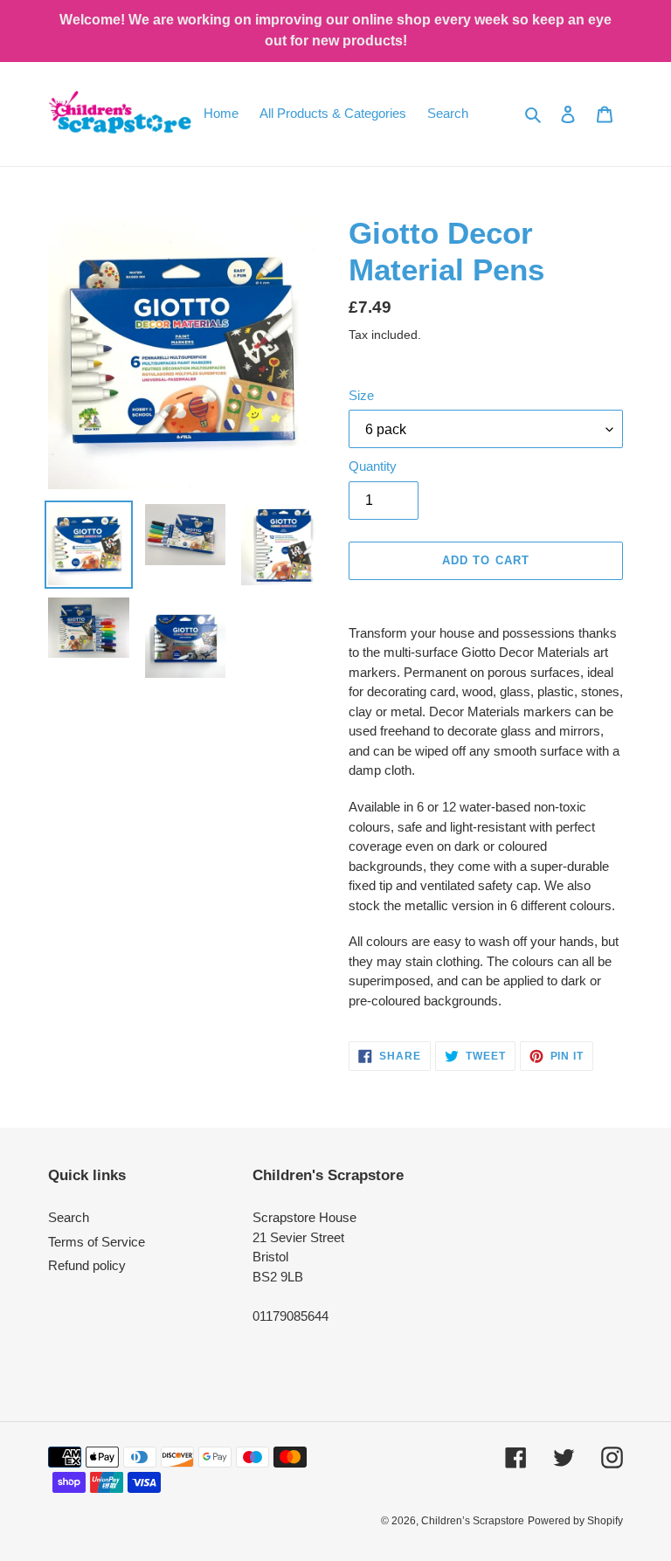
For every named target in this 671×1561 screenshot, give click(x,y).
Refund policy (87, 1265)
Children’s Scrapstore (472, 1521)
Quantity (373, 466)
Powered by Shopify (575, 1521)
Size (361, 395)
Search (68, 1217)
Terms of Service (96, 1241)
